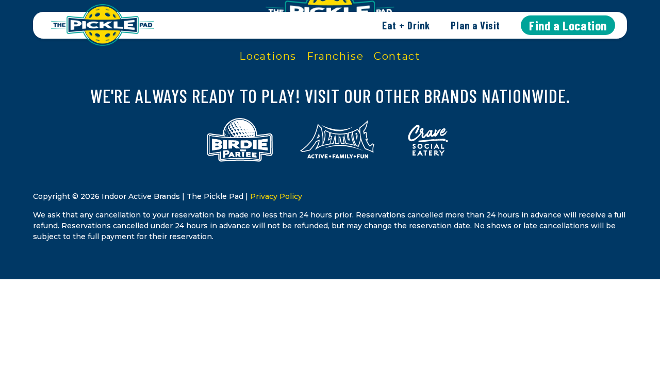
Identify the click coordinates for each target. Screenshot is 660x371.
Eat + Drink (406, 25)
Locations (267, 56)
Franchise (335, 56)
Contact (397, 56)
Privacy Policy (276, 196)
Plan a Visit (475, 25)
